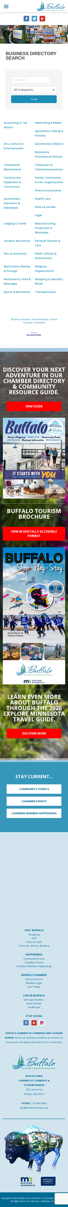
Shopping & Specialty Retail (49, 281)
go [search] (35, 99)
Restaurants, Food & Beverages (17, 281)
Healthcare (34, 1007)
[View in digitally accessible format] (34, 615)
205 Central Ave (34, 1089)
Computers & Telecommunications (49, 167)
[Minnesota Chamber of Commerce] (48, 1181)
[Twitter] (34, 18)
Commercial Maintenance (12, 167)
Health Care (43, 198)
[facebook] (26, 18)
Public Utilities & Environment (45, 256)
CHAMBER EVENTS (34, 801)
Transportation (45, 292)
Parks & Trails (34, 942)
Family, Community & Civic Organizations (49, 180)
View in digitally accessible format (34, 533)
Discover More (34, 733)
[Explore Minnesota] (26, 1181)
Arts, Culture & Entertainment (14, 146)
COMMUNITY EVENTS (34, 789)
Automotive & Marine (49, 144)
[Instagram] (42, 1022)
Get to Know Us (34, 979)
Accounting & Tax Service (15, 125)
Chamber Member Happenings (34, 966)
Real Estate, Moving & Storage (17, 269)
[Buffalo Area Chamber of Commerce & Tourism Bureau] (51, 6)
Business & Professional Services (49, 154)
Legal (38, 215)
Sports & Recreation (17, 292)
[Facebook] (26, 1022)
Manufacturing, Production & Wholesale (45, 228)
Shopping (34, 934)
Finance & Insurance (48, 190)
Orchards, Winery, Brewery (34, 945)
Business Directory (20, 319)
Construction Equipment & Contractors (12, 182)
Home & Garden (45, 207)
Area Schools (34, 1003)
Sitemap (35, 1201)
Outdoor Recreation (17, 241)
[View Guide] (34, 458)
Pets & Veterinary (15, 253)
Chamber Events (34, 962)
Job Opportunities (34, 999)
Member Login (34, 983)
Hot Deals (40, 322)
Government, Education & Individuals (12, 203)
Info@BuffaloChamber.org (34, 1107)
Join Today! (34, 986)
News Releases (40, 319)
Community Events (34, 958)
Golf (34, 938)
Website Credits (50, 1201)
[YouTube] (42, 18)
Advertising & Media (48, 122)
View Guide (34, 406)
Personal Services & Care (47, 243)
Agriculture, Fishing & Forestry (49, 133)
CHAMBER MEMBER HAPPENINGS (34, 813)
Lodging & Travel (15, 223)
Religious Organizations (44, 269)
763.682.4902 (39, 1103)
